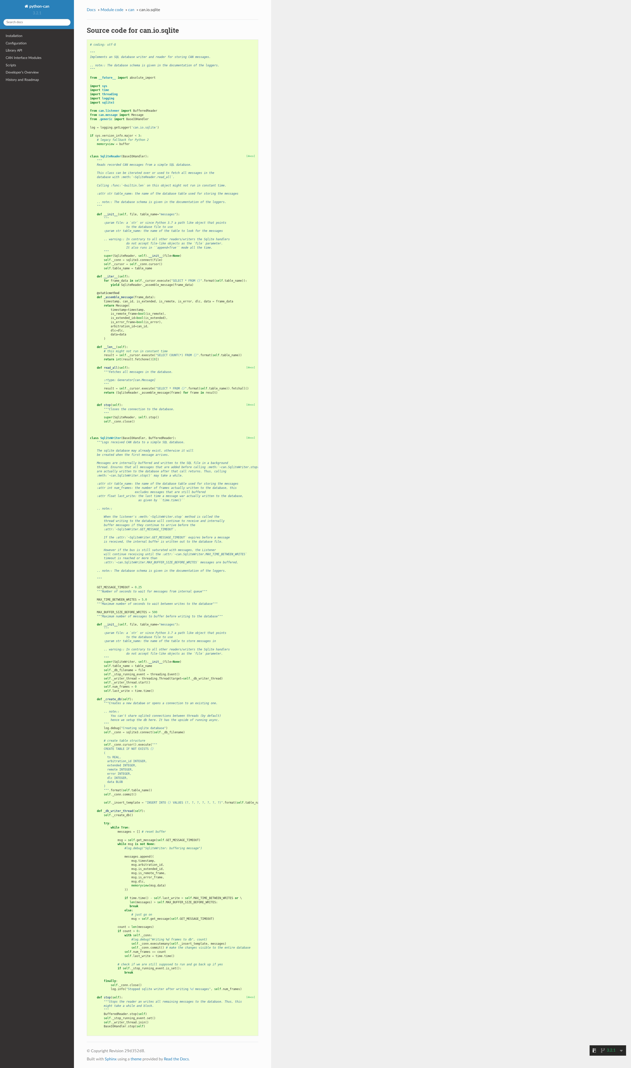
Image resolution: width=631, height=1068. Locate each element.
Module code (112, 10)
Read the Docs (176, 1059)
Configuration (16, 43)
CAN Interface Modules (23, 58)
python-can (38, 6)
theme (136, 1059)
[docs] (250, 156)
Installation (14, 36)
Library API (14, 50)
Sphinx (111, 1059)
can (131, 10)
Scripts (11, 65)
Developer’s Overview (22, 72)
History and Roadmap (22, 80)
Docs (91, 10)
